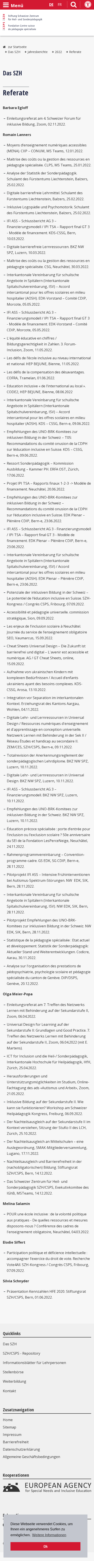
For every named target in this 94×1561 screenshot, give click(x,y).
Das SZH (14, 52)
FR (60, 4)
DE (51, 4)
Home (8, 1419)
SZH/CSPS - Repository (21, 1353)
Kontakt (9, 1391)
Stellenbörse (13, 1372)
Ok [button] (46, 1546)
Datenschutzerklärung (21, 1449)
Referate (75, 52)
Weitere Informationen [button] (49, 1535)
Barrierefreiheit (16, 1442)
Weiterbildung (14, 1381)
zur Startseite (17, 47)
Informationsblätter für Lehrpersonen (34, 1362)
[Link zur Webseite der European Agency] (47, 1491)
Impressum (12, 1434)
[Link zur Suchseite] (74, 5)
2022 (58, 52)
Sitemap (9, 1427)
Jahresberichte (38, 52)
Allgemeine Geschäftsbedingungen (31, 1456)
